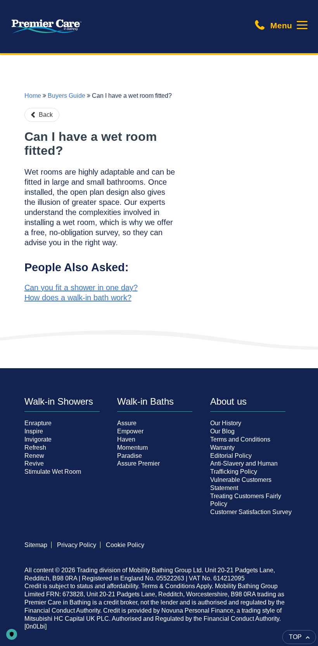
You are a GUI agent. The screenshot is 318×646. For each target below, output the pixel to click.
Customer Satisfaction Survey (251, 512)
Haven (126, 439)
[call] (262, 27)
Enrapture (38, 423)
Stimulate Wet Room (52, 471)
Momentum (132, 447)
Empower (130, 431)
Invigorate (38, 439)
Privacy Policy (76, 545)
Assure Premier (138, 463)
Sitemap (35, 545)
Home (32, 95)
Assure (127, 423)
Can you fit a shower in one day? (81, 287)
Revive (34, 463)
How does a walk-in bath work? (77, 297)
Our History (225, 423)
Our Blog (222, 431)
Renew (34, 455)
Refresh (35, 447)
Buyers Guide (66, 95)
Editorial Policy (231, 455)
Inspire (33, 431)
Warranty (222, 447)
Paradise (129, 455)
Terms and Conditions (240, 439)
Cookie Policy (125, 545)
